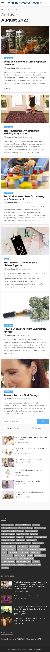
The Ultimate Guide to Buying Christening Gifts (20, 264)
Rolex (30, 555)
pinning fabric (35, 552)
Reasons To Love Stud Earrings (21, 395)
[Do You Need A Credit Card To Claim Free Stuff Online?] (8, 440)
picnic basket (13, 552)
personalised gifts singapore (36, 549)
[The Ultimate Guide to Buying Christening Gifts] (25, 241)
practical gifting (7, 555)
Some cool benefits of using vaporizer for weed (25, 63)
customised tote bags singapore (12, 531)
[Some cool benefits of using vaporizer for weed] (25, 40)
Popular (14, 428)
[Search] (47, 3)
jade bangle (20, 540)
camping (36, 525)
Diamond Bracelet (8, 534)
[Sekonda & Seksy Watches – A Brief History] (8, 473)
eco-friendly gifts (22, 534)
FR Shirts (34, 534)
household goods (8, 540)
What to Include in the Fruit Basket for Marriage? (29, 493)
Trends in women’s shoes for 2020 (28, 459)
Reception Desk (20, 555)
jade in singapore (7, 543)
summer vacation (8, 562)
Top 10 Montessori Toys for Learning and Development (24, 198)
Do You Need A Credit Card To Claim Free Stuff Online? (31, 438)
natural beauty (22, 546)
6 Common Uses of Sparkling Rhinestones (30, 596)
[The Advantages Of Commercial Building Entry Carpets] (25, 109)
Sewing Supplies (40, 555)
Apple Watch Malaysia (23, 525)
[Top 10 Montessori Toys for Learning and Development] (25, 173)
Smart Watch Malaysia (9, 558)
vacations (21, 565)
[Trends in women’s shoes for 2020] (8, 462)
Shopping (8, 127)
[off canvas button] (2, 3)
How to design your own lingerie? (28, 481)
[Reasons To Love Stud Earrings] (25, 373)
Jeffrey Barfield (12, 137)
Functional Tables (8, 537)
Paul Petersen (11, 399)
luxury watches (38, 543)
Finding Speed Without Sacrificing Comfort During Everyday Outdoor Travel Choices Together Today (30, 609)
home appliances (40, 537)
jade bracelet (31, 540)
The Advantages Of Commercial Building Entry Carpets (21, 132)
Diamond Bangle (31, 531)
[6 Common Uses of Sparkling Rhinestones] (6, 599)
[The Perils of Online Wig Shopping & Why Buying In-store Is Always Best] (6, 621)
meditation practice (8, 546)
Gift (6, 259)
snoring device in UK (26, 558)
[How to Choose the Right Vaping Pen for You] (25, 307)
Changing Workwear (9, 528)
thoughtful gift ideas (23, 562)
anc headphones (7, 525)
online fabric (34, 546)
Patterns (21, 549)
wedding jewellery (34, 565)
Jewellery (8, 391)
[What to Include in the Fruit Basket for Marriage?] (8, 495)
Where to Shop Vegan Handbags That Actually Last (29, 449)
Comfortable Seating (25, 528)
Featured (8, 58)
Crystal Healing (40, 528)
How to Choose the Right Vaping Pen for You (25, 330)
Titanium (36, 562)
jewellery (19, 543)
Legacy (27, 543)
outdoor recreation (8, 549)
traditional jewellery (8, 565)
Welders (5, 568)
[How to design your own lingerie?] (8, 484)
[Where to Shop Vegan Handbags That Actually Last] (8, 451)
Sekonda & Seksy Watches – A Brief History (28, 471)
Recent (38, 428)
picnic (4, 552)
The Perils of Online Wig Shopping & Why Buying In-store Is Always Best (29, 619)
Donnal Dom (11, 68)
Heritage (29, 537)
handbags (20, 537)
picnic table (24, 552)
